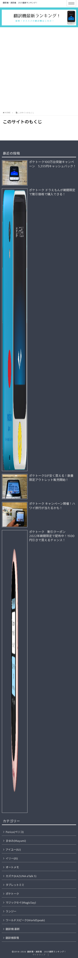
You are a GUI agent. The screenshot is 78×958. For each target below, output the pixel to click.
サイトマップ (39, 954)
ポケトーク (12, 894)
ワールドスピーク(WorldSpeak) (25, 920)
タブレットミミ (15, 885)
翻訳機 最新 (13, 929)
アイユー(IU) (13, 850)
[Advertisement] (39, 69)
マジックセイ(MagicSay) (21, 903)
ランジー (11, 911)
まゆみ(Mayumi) (16, 841)
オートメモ (12, 867)
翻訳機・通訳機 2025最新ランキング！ (20, 3)
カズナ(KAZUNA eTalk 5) (21, 876)
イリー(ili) (12, 859)
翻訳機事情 (12, 938)
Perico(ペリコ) (15, 832)
